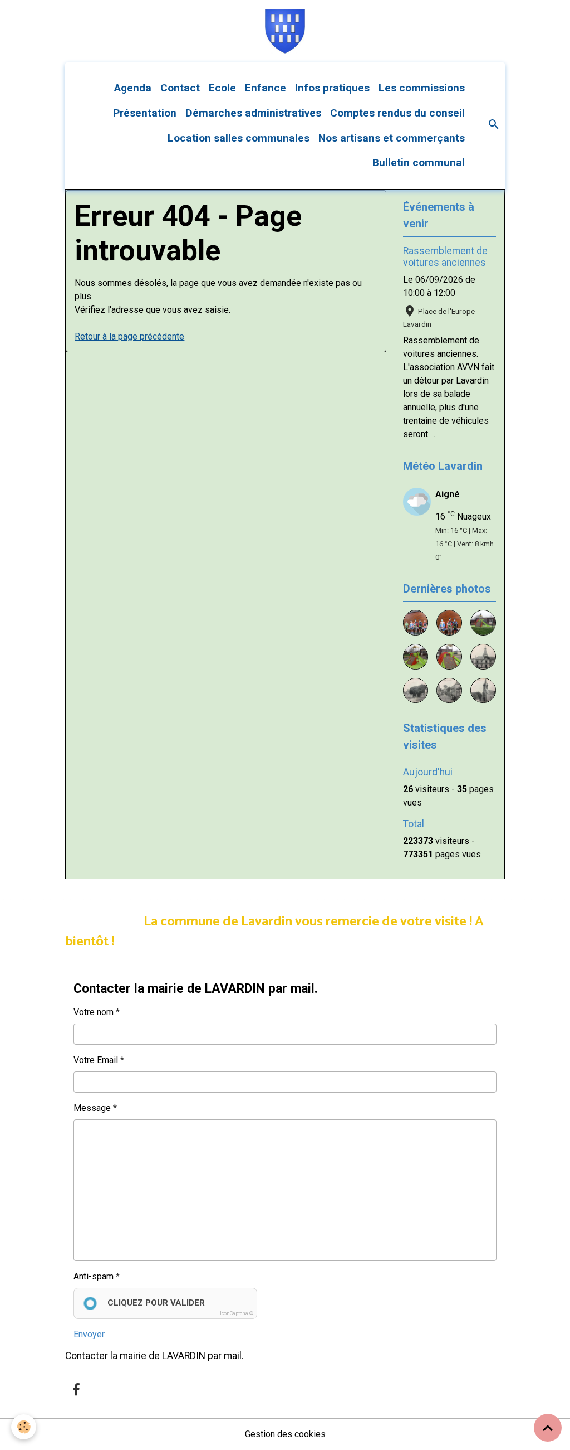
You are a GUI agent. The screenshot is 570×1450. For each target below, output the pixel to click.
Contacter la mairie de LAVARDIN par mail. (154, 1355)
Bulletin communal (418, 162)
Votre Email (95, 1060)
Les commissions (422, 87)
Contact (180, 87)
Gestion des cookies (285, 1434)
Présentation (144, 112)
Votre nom (93, 1012)
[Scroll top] (548, 1428)
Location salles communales (238, 138)
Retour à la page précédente (129, 336)
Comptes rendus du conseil (397, 112)
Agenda (132, 87)
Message (92, 1108)
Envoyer (89, 1334)
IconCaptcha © (236, 1313)
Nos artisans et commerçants (391, 138)
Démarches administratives (253, 112)
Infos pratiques (332, 87)
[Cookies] (23, 1426)
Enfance (265, 87)
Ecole (222, 87)
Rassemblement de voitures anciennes (445, 256)
